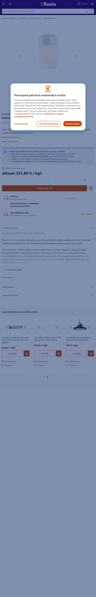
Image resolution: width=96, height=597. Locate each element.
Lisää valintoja (21, 124)
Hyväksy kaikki (73, 124)
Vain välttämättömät (48, 124)
